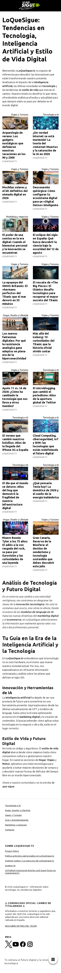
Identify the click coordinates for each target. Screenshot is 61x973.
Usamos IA (10, 866)
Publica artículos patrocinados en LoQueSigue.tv (29, 856)
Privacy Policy (12, 851)
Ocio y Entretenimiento (17, 820)
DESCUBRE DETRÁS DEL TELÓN (21, 926)
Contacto (9, 830)
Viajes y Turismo (19, 114)
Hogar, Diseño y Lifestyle (15, 315)
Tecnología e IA (51, 114)
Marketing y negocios (17, 216)
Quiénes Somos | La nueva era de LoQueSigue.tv (29, 861)
